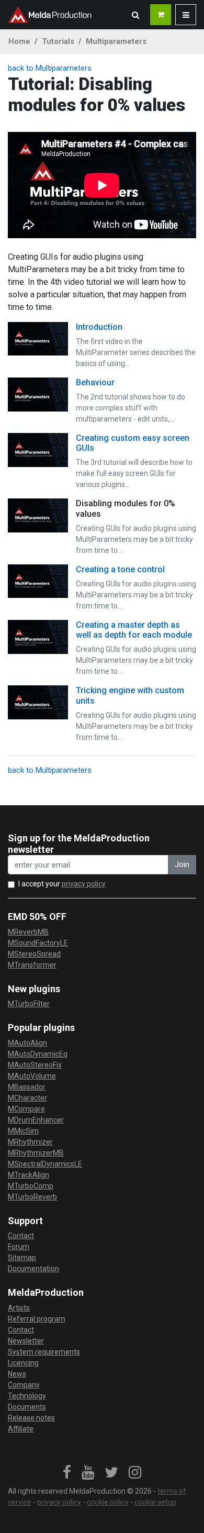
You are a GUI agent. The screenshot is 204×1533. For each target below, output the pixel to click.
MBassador (27, 1087)
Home (19, 41)
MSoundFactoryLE (38, 943)
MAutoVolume (32, 1076)
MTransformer (32, 965)
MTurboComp (30, 1186)
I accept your (62, 884)
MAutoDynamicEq (37, 1054)
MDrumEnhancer (36, 1120)
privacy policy (84, 884)
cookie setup (155, 1502)
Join (182, 864)
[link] (67, 1473)
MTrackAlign (28, 1175)
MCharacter (27, 1098)
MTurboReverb (32, 1197)
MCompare (26, 1109)
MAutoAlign (27, 1043)
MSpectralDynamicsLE (45, 1164)
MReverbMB (28, 932)
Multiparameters (116, 41)
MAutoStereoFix (35, 1065)
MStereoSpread (34, 954)
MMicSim (23, 1131)
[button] (135, 14)
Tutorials (58, 41)
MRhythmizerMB (36, 1153)
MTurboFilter (29, 1003)
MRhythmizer (30, 1142)
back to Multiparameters (50, 68)
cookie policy (108, 1502)
